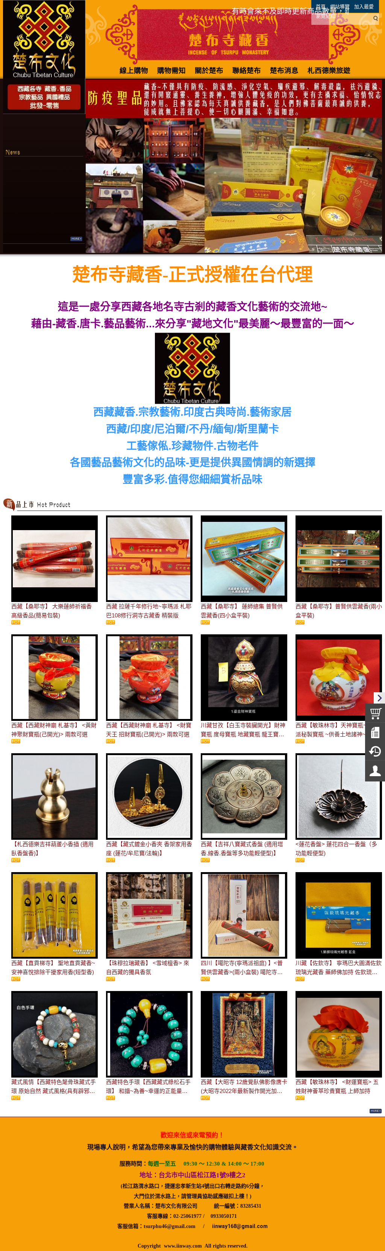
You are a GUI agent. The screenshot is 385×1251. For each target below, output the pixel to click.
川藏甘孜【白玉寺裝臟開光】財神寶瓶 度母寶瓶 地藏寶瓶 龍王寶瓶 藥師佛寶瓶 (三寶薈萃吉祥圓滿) (243, 730)
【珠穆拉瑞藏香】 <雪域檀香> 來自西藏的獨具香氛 (147, 967)
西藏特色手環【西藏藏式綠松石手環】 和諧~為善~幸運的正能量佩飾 (148, 1087)
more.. (76, 239)
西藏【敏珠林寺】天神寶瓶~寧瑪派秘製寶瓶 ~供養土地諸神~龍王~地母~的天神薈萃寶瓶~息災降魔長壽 (338, 730)
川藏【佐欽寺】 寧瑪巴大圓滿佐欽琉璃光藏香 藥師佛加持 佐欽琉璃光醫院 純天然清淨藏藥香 (339, 968)
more (375, 1111)
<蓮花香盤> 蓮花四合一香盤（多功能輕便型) (336, 848)
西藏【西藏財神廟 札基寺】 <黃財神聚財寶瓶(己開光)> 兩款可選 (54, 729)
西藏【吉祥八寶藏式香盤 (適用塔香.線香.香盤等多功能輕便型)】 (242, 848)
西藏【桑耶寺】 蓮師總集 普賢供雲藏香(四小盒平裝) (242, 611)
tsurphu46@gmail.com (170, 1226)
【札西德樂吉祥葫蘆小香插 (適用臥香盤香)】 (52, 848)
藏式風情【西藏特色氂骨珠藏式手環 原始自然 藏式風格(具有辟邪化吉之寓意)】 (53, 1087)
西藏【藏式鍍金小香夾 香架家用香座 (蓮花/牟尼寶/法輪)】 (149, 848)
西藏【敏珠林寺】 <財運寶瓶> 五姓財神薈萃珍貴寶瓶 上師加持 (337, 1086)
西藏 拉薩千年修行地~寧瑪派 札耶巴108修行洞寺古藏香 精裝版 (148, 611)
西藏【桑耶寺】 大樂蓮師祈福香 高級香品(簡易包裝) (51, 611)
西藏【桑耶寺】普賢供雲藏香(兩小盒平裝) (339, 611)
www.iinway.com (183, 1246)
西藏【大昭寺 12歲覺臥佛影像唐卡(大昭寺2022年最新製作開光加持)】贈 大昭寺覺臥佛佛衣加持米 (244, 1087)
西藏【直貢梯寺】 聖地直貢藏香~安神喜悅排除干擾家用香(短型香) (53, 967)
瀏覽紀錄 (325, 16)
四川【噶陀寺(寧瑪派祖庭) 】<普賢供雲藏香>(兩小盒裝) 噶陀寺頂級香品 (242, 968)
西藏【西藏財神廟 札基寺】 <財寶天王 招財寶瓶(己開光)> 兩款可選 (148, 729)
